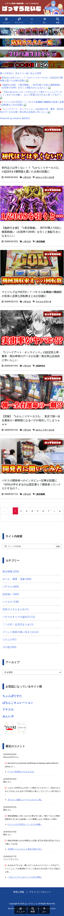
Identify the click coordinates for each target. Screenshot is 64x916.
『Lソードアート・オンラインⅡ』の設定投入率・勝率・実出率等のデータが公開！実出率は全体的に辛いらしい (31, 110)
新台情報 (10, 571)
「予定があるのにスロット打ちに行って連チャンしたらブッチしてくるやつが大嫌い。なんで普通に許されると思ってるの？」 (31, 93)
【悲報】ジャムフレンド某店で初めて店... (24, 849)
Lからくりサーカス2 (45, 177)
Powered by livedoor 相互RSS (15, 118)
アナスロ (8, 709)
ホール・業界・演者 (16, 579)
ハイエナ (10, 601)
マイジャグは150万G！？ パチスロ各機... (24, 824)
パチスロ (27, 177)
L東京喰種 (40, 241)
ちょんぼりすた (12, 696)
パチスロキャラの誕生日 (18, 616)
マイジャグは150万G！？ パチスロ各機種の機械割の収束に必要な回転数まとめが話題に (32, 103)
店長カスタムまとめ (15, 609)
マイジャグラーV (43, 301)
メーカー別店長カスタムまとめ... (21, 771)
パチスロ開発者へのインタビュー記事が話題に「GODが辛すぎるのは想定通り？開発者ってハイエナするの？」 (31, 484)
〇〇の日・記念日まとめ (17, 624)
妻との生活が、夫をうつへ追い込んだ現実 (20, 73)
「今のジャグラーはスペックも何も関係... (24, 877)
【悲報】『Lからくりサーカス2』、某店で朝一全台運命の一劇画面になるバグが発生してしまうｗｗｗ (31, 420)
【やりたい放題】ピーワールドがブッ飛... (24, 799)
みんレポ (8, 716)
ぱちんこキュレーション (17, 702)
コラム (9, 639)
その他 (9, 647)
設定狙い (10, 594)
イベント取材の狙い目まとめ (20, 632)
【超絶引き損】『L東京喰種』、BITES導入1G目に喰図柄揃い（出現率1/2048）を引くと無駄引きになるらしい (30, 86)
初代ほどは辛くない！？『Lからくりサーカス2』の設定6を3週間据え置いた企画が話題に (31, 79)
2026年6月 (40, 365)
